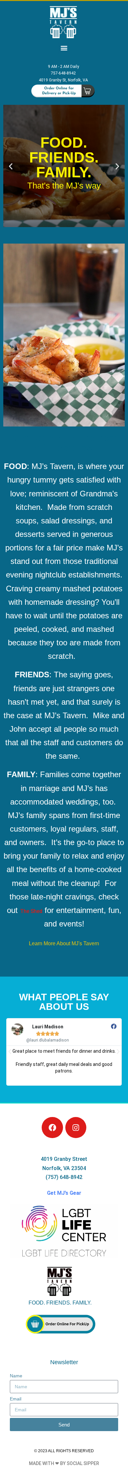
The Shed (31, 911)
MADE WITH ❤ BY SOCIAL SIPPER (64, 1463)
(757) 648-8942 (64, 1177)
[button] (63, 48)
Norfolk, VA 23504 (64, 1168)
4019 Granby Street (64, 1159)
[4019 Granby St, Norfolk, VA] (63, 80)
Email (15, 1398)
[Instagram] (75, 1127)
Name (16, 1375)
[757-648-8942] (63, 73)
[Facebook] (52, 1127)
